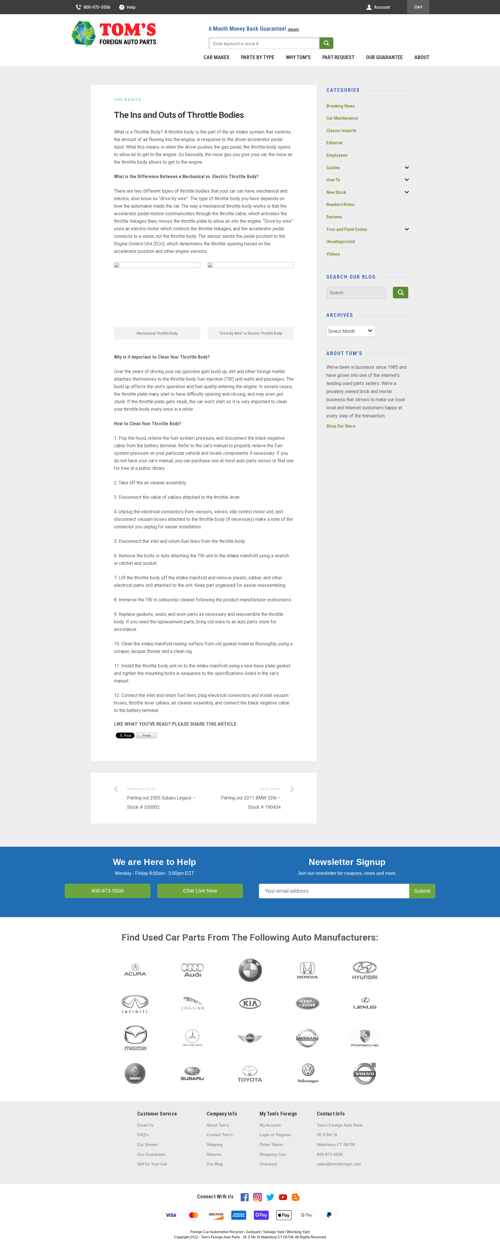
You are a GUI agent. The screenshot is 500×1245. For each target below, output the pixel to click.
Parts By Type (257, 57)
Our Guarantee (384, 57)
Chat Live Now (200, 891)
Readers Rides (340, 204)
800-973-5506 (97, 7)
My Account (270, 1125)
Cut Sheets (147, 1144)
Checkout (268, 1164)
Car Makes (216, 57)
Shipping (215, 1144)
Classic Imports (341, 130)
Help (131, 7)
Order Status (271, 1144)
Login (265, 1134)
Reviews (334, 217)
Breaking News (340, 106)
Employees (337, 155)
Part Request (338, 57)
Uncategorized (340, 241)
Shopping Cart (273, 1154)
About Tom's (218, 1125)
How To (333, 180)
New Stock (336, 192)
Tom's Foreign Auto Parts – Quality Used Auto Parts (114, 34)
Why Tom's (298, 57)
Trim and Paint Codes (346, 229)
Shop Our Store (340, 426)
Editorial (334, 142)
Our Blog (215, 1164)
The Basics (127, 99)
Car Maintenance (342, 118)
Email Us (145, 1125)
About (421, 57)
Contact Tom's (220, 1134)
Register (283, 1134)
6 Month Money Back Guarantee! (254, 28)
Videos (333, 254)
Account (382, 7)
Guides (333, 167)
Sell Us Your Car (152, 1164)
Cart (418, 7)
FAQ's (142, 1134)
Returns (214, 1154)
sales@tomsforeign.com (339, 1164)
